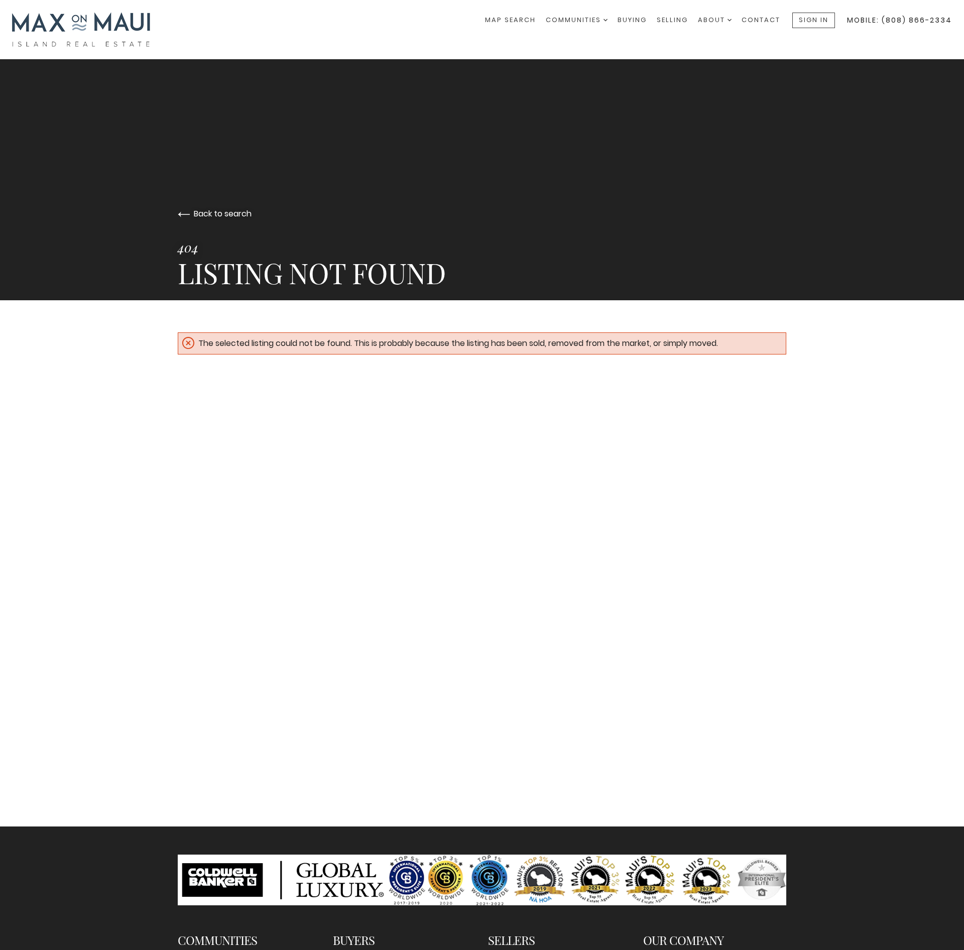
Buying (632, 20)
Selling (672, 20)
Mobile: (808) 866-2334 (899, 20)
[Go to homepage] (91, 29)
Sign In (813, 20)
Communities (575, 20)
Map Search (510, 20)
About (713, 20)
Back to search (223, 213)
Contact (761, 20)
